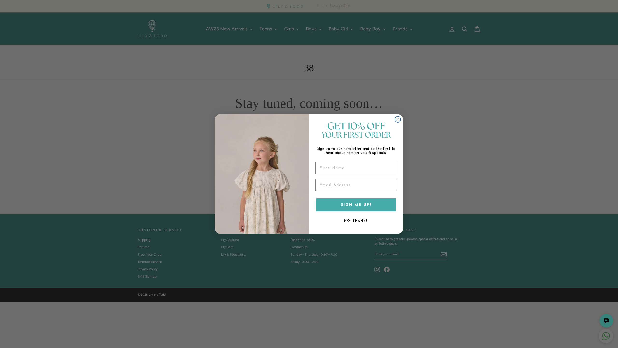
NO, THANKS (356, 221)
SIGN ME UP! (356, 205)
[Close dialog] (398, 119)
